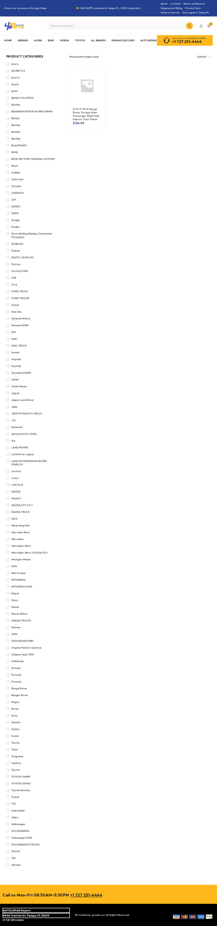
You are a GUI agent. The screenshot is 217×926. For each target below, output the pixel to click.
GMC (14, 338)
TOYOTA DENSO (21, 783)
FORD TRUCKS (20, 298)
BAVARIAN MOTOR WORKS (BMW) (32, 111)
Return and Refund (194, 3)
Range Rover (19, 688)
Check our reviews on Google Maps (25, 8)
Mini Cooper (18, 573)
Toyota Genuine (20, 790)
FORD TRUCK (19, 291)
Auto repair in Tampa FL (195, 12)
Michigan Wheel (21, 559)
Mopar (15, 593)
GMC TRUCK (19, 345)
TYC (13, 803)
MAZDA (16, 491)
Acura (14, 64)
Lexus (15, 478)
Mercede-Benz (20, 532)
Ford (14, 284)
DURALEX (17, 243)
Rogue (15, 702)
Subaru (15, 729)
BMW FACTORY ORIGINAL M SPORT (33, 159)
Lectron (16, 471)
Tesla (14, 749)
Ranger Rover (19, 695)
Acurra (15, 77)
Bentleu (16, 131)
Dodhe (15, 226)
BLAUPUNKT (19, 145)
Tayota (15, 742)
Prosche (16, 681)
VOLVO (15, 851)
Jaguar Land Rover (22, 399)
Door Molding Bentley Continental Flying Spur (31, 235)
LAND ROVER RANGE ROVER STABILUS (29, 462)
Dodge (15, 220)
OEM (14, 634)
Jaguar (15, 393)
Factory (16, 264)
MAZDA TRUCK (20, 511)
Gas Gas (16, 311)
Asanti (14, 84)
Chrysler (16, 186)
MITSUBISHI (18, 579)
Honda (15, 352)
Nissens (16, 627)
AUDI (14, 91)
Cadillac (16, 172)
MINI (14, 566)
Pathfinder (17, 661)
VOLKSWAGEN (20, 831)
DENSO (16, 206)
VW (13, 858)
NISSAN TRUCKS (21, 620)
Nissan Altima (19, 613)
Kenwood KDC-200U (24, 433)
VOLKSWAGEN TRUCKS (25, 844)
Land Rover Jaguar (22, 454)
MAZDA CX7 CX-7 (22, 505)
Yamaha (16, 864)
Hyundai (16, 366)
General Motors (21, 318)
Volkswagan (18, 824)
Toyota (15, 769)
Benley (15, 118)
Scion (14, 715)
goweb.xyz (98, 914)
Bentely (16, 125)
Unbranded (18, 810)
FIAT (14, 277)
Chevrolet (17, 179)
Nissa (14, 600)
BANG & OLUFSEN (22, 97)
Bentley (16, 138)
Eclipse (15, 250)
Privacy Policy (193, 8)
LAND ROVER (19, 447)
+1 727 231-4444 (187, 42)
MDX (14, 518)
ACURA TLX (18, 70)
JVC (13, 420)
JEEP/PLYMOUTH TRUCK (26, 413)
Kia (13, 440)
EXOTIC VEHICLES (22, 257)
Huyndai (16, 359)
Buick (14, 165)
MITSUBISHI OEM (21, 586)
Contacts (175, 3)
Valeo (14, 817)
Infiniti (15, 379)
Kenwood (17, 427)
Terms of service (170, 12)
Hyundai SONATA (21, 372)
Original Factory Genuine (26, 647)
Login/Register (201, 26)
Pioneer (16, 668)
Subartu (16, 722)
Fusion (15, 304)
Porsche (16, 674)
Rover (15, 708)
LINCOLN (17, 484)
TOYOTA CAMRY (21, 776)
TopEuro (16, 763)
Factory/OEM (19, 271)
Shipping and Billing (172, 8)
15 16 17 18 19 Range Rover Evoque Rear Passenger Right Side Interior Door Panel (86, 114)
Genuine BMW (20, 325)
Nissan (15, 607)
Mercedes (17, 539)
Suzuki (15, 735)
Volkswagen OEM (21, 837)
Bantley (16, 104)
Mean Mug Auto (20, 525)
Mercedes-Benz (21, 545)
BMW (14, 152)
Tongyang (17, 756)
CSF (13, 199)
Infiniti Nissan (19, 386)
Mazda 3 (16, 498)
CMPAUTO (17, 192)
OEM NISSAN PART (22, 640)
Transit (15, 797)
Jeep (14, 406)
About (164, 3)
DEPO (15, 213)
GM (13, 332)
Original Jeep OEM (22, 654)
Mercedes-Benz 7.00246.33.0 (29, 552)
